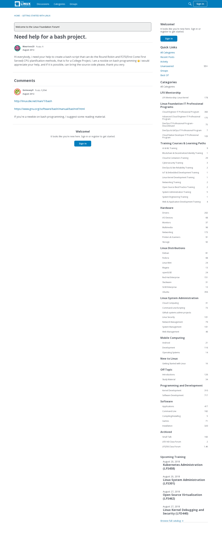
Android (185, 342)
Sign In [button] (83, 143)
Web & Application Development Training (185, 201)
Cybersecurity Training (185, 162)
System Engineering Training (185, 197)
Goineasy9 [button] (28, 90)
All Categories (167, 52)
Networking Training (185, 182)
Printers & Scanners (185, 237)
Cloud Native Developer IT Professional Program (185, 136)
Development (185, 347)
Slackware (185, 282)
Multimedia (185, 227)
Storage (185, 242)
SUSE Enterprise (185, 287)
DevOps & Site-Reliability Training (185, 167)
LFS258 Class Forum (185, 446)
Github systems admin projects (176, 312)
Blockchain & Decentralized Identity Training (185, 153)
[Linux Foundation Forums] (23, 3)
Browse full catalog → (171, 520)
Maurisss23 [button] (28, 46)
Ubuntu (185, 292)
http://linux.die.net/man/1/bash (33, 101)
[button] (17, 48)
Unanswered (184, 66)
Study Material (185, 379)
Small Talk (185, 436)
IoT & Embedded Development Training (185, 172)
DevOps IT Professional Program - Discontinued (185, 124)
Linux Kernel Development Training (185, 177)
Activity (164, 61)
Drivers (185, 212)
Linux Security (185, 317)
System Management (185, 326)
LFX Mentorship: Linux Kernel (185, 97)
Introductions (185, 374)
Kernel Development (185, 390)
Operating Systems (185, 352)
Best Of (164, 75)
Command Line (185, 411)
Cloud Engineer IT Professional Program (185, 111)
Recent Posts (167, 57)
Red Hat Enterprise (185, 277)
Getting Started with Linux (185, 363)
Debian (185, 253)
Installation (185, 425)
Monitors (185, 222)
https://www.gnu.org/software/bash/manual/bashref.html (49, 109)
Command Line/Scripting (185, 307)
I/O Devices (185, 217)
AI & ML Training (185, 148)
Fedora (185, 258)
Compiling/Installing (185, 416)
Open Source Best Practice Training (185, 187)
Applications (185, 406)
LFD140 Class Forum (185, 441)
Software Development (185, 395)
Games (185, 421)
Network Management (185, 322)
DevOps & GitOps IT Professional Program (185, 130)
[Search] (190, 4)
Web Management (185, 331)
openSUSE (185, 272)
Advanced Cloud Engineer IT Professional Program (185, 117)
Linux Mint (185, 262)
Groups (164, 70)
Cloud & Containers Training (185, 158)
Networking (185, 232)
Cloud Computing (185, 303)
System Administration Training (185, 192)
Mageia (185, 267)
